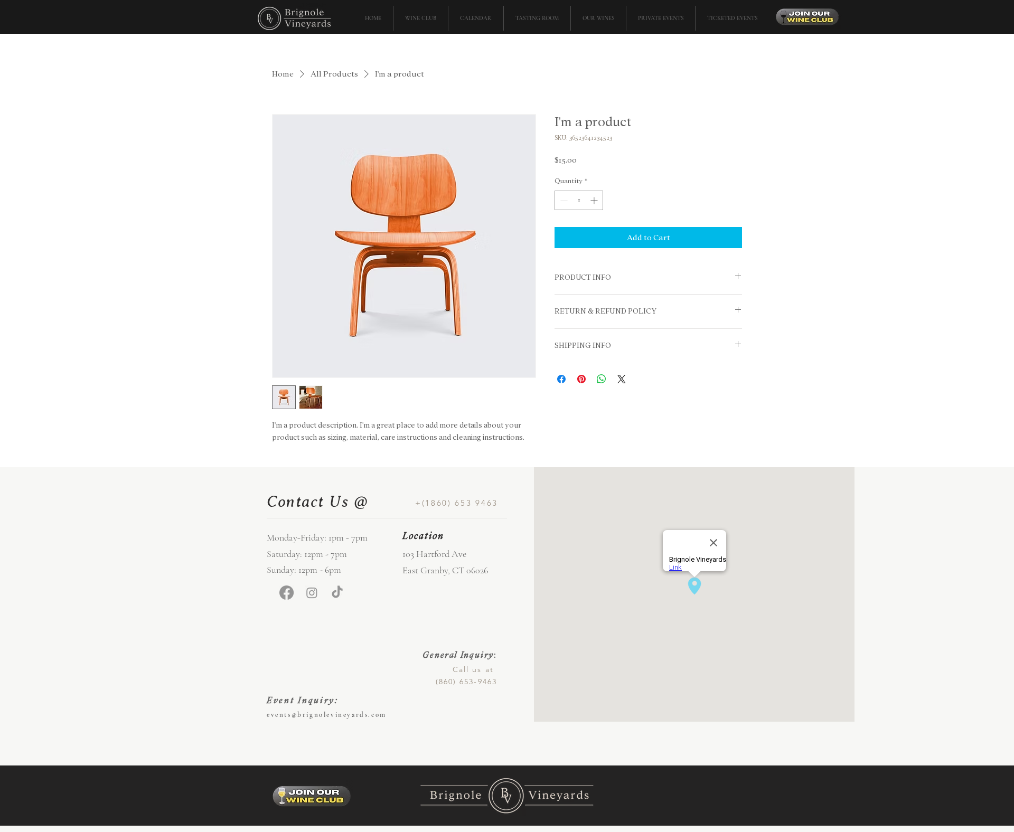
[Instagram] (312, 592)
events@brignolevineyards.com (327, 715)
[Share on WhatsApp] (601, 379)
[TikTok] (337, 592)
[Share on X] (621, 379)
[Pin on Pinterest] (581, 379)
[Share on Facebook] (561, 379)
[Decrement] (562, 200)
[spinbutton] (578, 200)
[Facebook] (286, 592)
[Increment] (595, 200)
